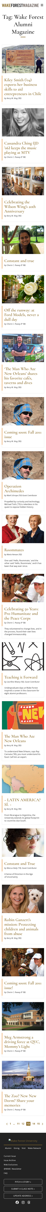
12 (23, 1123)
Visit (24, 1148)
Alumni (8, 1148)
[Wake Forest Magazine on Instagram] (23, 1202)
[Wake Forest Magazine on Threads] (28, 1202)
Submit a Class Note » (23, 1188)
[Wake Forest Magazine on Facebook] (17, 1202)
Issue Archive (10, 1160)
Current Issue (10, 1156)
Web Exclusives (11, 1164)
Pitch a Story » (23, 1181)
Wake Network (34, 1148)
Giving (17, 1148)
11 (18, 1123)
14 (33, 1123)
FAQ (6, 1173)
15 (38, 1123)
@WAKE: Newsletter (12, 1169)
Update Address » (23, 1195)
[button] (42, 5)
